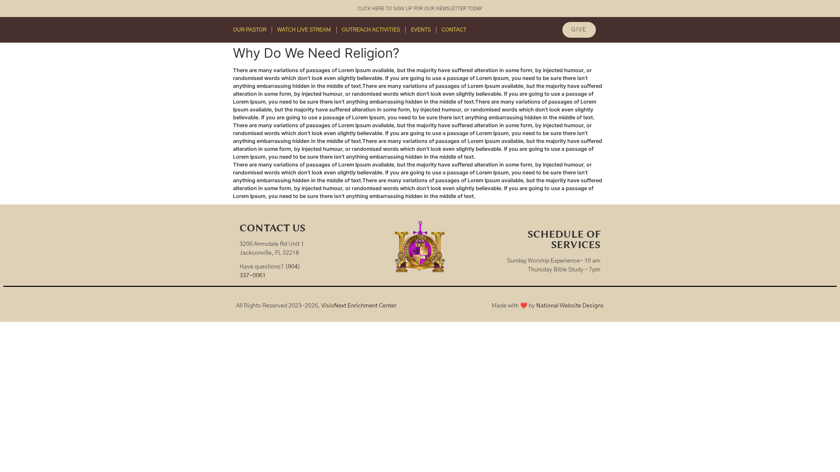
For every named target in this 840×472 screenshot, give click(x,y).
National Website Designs (570, 306)
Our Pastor (249, 29)
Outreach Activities (371, 29)
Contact (454, 29)
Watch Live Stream (304, 29)
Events (421, 29)
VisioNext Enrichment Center (358, 306)
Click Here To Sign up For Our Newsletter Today (420, 8)
